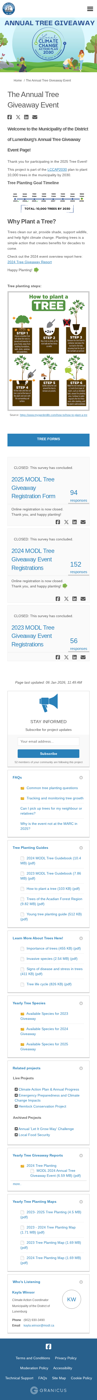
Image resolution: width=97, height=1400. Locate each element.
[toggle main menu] (90, 8)
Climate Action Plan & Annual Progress (49, 1089)
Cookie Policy (81, 1378)
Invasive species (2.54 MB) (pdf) (52, 959)
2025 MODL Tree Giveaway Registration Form (33, 487)
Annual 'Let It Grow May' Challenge (46, 1129)
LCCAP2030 (57, 169)
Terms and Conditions (33, 1358)
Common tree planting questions (52, 788)
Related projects (27, 1068)
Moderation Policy (34, 1368)
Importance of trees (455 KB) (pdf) (54, 948)
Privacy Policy (66, 1358)
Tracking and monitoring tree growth (55, 798)
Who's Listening (26, 1282)
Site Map (59, 1378)
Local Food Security (34, 1135)
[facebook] (48, 1347)
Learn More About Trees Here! (38, 938)
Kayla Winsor (23, 1292)
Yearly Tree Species (29, 1003)
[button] (10, 117)
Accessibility (62, 1368)
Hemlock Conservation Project (42, 1106)
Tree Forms (48, 439)
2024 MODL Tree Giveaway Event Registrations (32, 559)
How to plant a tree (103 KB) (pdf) (53, 889)
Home (18, 80)
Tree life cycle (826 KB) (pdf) (49, 984)
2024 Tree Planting (41, 1166)
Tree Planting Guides (30, 848)
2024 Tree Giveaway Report (29, 262)
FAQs (17, 777)
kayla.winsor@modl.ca (39, 1325)
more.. (17, 1184)
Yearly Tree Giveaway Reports (38, 1155)
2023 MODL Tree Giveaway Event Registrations (32, 636)
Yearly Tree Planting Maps (34, 1202)
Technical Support (19, 1378)
